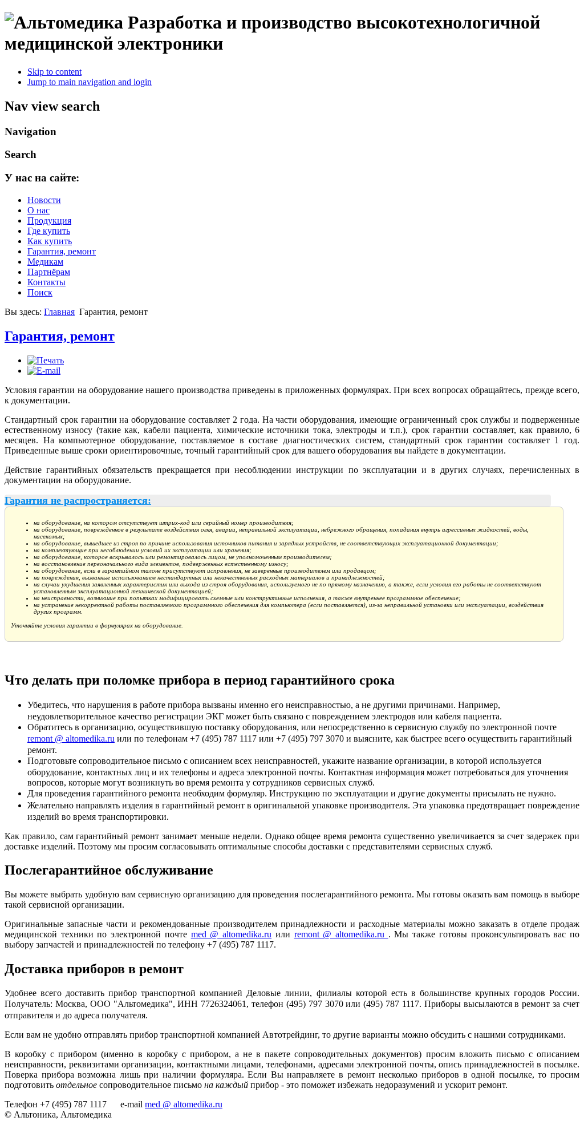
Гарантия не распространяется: (78, 500)
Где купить (48, 231)
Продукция (49, 220)
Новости (44, 200)
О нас (38, 210)
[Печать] (45, 360)
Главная (59, 312)
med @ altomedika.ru (231, 934)
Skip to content (54, 71)
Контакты (46, 282)
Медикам (45, 261)
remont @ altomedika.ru (71, 738)
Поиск (39, 292)
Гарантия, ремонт (61, 251)
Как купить (49, 241)
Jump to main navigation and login (89, 82)
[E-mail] (43, 370)
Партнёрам (48, 272)
